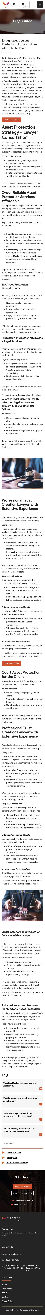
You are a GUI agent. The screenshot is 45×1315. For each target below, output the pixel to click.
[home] (16, 5)
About (4, 1293)
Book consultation (11, 120)
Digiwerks (35, 1310)
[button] (40, 4)
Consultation (7, 1289)
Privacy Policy (7, 1301)
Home (4, 1284)
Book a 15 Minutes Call (22, 1193)
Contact (5, 1297)
